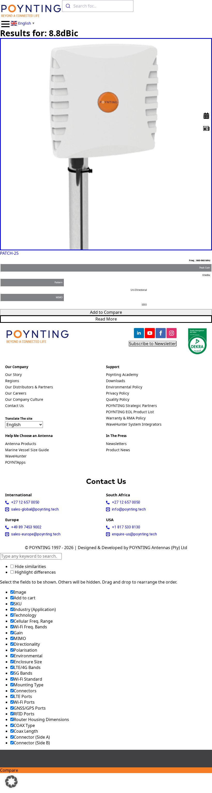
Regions (12, 381)
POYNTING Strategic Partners (131, 406)
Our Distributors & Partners (29, 387)
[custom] (206, 128)
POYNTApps (15, 463)
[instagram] (171, 333)
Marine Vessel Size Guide (27, 450)
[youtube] (150, 333)
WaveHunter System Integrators (134, 425)
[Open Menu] (5, 24)
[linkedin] (139, 333)
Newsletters (116, 444)
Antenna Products (20, 444)
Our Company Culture (24, 400)
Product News (118, 450)
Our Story (13, 375)
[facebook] (161, 333)
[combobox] (97, 6)
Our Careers (15, 393)
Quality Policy (117, 400)
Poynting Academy (122, 375)
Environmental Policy (124, 387)
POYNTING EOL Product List (130, 412)
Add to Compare (106, 312)
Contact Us (14, 406)
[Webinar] (206, 115)
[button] (11, 781)
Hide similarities (30, 566)
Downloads (115, 381)
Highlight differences (35, 572)
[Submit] (67, 6)
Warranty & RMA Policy (126, 418)
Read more (106, 319)
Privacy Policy (117, 393)
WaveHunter (16, 456)
